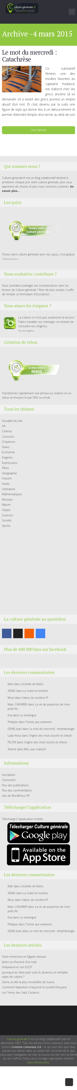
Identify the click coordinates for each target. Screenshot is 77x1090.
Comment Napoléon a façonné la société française (34, 987)
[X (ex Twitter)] (18, 633)
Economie (8, 452)
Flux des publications (15, 785)
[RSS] (29, 633)
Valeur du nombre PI (35, 698)
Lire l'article (38, 130)
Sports (6, 526)
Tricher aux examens (39, 722)
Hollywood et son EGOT (17, 967)
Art (4, 426)
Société (6, 520)
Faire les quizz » (11, 259)
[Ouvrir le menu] (72, 12)
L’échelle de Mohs (32, 684)
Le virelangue (28, 715)
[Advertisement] (38, 571)
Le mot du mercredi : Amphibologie (52, 729)
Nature (6, 504)
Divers (6, 447)
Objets (6, 510)
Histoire (7, 478)
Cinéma (7, 431)
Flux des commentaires (17, 790)
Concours (8, 436)
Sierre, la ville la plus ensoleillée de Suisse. (28, 982)
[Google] (40, 633)
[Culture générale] (22, 8)
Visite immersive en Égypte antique (24, 956)
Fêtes (5, 468)
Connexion (9, 780)
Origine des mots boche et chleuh (50, 735)
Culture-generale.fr (18, 1039)
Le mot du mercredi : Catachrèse (29, 55)
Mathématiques (12, 494)
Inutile (5, 484)
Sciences (7, 515)
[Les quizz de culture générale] (31, 231)
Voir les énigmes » (26, 330)
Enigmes (7, 457)
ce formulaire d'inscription (32, 294)
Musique (7, 499)
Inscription (8, 775)
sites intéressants (38, 1062)
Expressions (9, 463)
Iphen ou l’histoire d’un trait (19, 962)
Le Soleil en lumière (35, 691)
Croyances (8, 442)
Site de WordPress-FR (15, 796)
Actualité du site (12, 421)
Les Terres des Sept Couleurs (20, 992)
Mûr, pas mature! (35, 749)
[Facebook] (6, 633)
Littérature (8, 489)
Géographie (9, 473)
